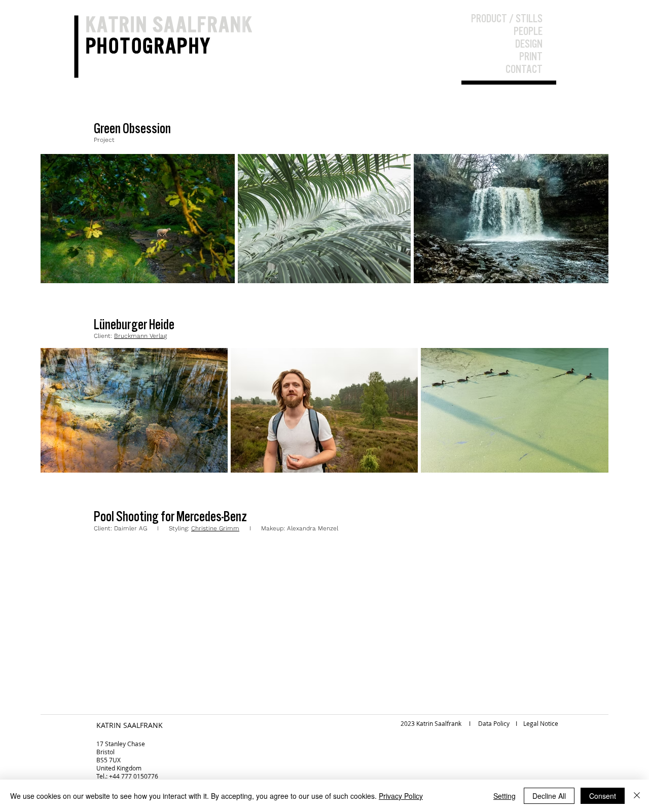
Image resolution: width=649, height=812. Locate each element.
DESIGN (529, 43)
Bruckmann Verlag (140, 335)
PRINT (531, 56)
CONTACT (524, 69)
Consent (602, 796)
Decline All (549, 796)
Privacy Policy (401, 796)
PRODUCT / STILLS (507, 18)
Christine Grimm (215, 528)
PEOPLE (528, 31)
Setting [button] (504, 796)
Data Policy (494, 723)
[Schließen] (637, 796)
